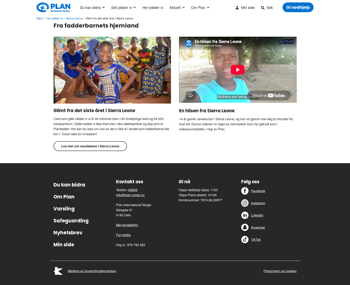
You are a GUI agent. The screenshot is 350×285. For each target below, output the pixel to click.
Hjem (39, 18)
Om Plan (198, 7)
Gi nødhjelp (298, 7)
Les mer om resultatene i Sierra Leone (90, 146)
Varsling (64, 208)
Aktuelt (175, 7)
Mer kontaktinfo (127, 225)
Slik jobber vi (121, 7)
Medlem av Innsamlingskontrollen (92, 271)
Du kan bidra (90, 7)
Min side (248, 7)
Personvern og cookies (280, 271)
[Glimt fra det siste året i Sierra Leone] (112, 70)
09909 (132, 190)
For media (123, 234)
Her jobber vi (152, 7)
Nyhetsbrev (67, 232)
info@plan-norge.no (130, 195)
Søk (270, 7)
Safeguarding (71, 220)
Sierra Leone (74, 18)
